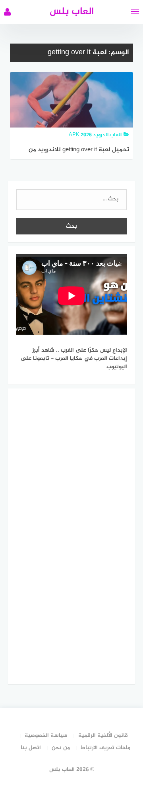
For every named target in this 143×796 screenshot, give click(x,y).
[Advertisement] (67, 535)
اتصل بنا (31, 747)
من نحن (61, 747)
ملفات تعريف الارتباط (105, 747)
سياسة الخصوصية (46, 735)
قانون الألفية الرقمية (103, 735)
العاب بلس (72, 11)
